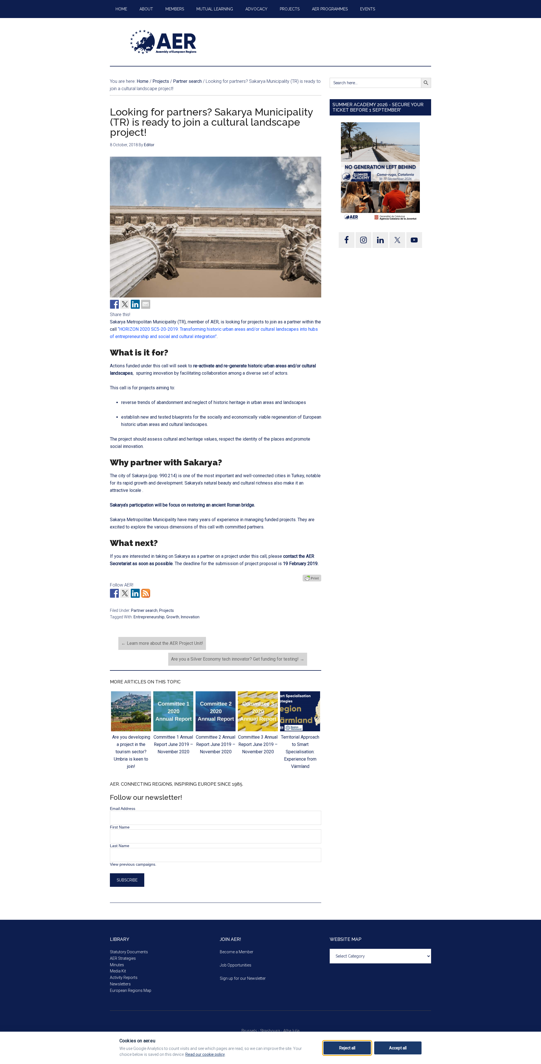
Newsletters (120, 984)
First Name (120, 827)
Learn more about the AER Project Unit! (162, 643)
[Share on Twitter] (124, 304)
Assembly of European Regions (163, 42)
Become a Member (236, 952)
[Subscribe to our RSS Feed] (145, 593)
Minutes (117, 965)
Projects (166, 610)
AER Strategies (123, 958)
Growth (172, 617)
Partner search (144, 610)
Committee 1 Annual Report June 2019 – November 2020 (173, 744)
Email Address (122, 808)
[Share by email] (145, 304)
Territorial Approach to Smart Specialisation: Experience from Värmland (300, 751)
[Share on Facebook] (114, 304)
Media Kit (118, 971)
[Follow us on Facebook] (114, 593)
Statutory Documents (129, 952)
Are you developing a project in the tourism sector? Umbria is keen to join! (131, 751)
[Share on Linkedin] (135, 304)
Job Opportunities (235, 965)
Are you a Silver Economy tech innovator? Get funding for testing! (237, 659)
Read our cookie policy (205, 1054)
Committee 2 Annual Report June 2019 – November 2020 (215, 744)
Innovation (190, 617)
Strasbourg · (271, 1031)
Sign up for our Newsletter (243, 978)
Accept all (398, 1048)
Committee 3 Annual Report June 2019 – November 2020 (258, 744)
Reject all (347, 1048)
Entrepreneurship (149, 617)
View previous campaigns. (133, 864)
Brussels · (250, 1031)
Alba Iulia (291, 1031)
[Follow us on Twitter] (124, 593)
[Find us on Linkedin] (135, 593)
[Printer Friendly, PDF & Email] (312, 578)
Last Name (119, 845)
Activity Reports (124, 977)
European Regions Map (130, 990)
